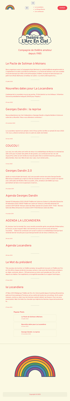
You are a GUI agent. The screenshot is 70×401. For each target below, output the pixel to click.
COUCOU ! (12, 146)
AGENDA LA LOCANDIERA (23, 221)
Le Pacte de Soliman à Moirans (26, 64)
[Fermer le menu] (33, 3)
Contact (62, 8)
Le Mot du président (19, 262)
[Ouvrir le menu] (27, 8)
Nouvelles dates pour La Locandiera (29, 88)
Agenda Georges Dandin (22, 196)
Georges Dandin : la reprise (23, 109)
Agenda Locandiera (18, 245)
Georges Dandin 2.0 (19, 171)
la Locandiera (14, 287)
